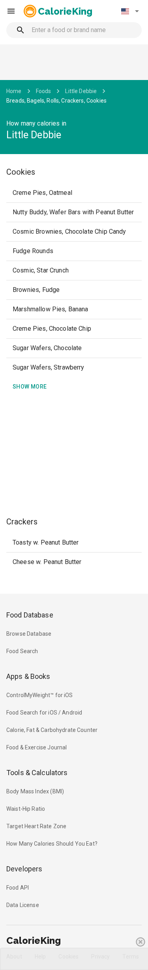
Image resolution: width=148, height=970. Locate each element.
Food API (17, 887)
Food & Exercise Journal (36, 747)
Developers (24, 869)
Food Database (29, 615)
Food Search (22, 651)
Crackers (21, 521)
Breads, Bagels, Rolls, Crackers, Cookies (56, 100)
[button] (130, 11)
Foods (43, 91)
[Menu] (11, 11)
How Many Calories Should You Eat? (51, 843)
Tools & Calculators (37, 772)
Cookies (20, 172)
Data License (22, 905)
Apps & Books (28, 676)
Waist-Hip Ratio (25, 809)
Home (14, 91)
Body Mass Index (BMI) (35, 791)
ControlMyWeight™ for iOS (39, 695)
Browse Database (28, 634)
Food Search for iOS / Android (44, 712)
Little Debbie (81, 91)
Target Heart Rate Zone (36, 826)
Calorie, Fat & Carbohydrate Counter (51, 730)
